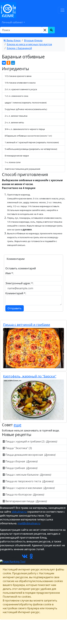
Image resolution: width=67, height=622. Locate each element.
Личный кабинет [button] (12, 22)
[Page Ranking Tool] (12, 561)
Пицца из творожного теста (29, 481)
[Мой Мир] (13, 63)
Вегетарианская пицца (26, 501)
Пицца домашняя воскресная (30, 455)
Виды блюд (13, 40)
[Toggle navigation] (62, 10)
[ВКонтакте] (4, 63)
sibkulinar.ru (19, 511)
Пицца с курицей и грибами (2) (31, 441)
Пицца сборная (21, 461)
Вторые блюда (33, 40)
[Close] (45, 30)
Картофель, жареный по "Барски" (29, 376)
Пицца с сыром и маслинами (30, 488)
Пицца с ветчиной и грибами (26, 324)
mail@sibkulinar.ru (29, 523)
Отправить (14, 308)
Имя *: (9, 273)
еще (17, 424)
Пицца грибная (21, 468)
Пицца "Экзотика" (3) (19, 448)
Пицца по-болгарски (24, 494)
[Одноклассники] (8, 63)
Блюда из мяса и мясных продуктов (29, 44)
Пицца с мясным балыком (28, 474)
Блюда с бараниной (19, 48)
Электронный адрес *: (19, 283)
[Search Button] (51, 30)
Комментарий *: (15, 293)
